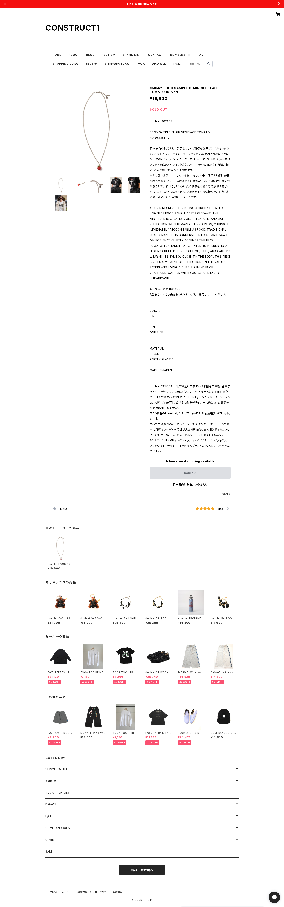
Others (50, 839)
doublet (92, 63)
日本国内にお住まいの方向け (190, 484)
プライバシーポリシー (59, 892)
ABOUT (73, 54)
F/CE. (177, 63)
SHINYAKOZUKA (117, 63)
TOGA (140, 63)
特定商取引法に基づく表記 (91, 892)
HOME (56, 54)
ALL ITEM (108, 54)
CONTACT (155, 54)
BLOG (90, 54)
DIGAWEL (159, 63)
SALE (48, 851)
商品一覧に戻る (142, 870)
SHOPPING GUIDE (65, 63)
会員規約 (117, 892)
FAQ (200, 54)
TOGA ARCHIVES (57, 792)
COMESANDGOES (57, 828)
